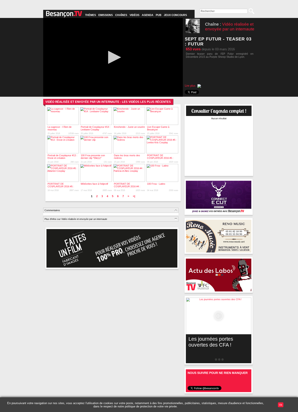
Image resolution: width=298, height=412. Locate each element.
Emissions (105, 15)
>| (134, 196)
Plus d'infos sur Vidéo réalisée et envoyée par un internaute (76, 219)
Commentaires (52, 210)
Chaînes (121, 15)
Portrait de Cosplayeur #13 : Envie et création (62, 156)
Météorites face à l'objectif (94, 183)
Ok (280, 404)
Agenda (147, 15)
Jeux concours (175, 15)
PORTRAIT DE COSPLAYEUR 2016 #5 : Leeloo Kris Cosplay (160, 158)
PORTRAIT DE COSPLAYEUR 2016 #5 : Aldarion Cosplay (61, 186)
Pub (158, 15)
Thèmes (90, 15)
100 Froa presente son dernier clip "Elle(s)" (93, 156)
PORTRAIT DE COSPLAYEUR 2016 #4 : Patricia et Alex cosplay (127, 186)
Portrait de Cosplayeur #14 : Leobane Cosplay (95, 128)
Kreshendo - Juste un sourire (129, 127)
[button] (113, 57)
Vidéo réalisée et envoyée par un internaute (229, 26)
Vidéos (134, 15)
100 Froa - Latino (156, 183)
